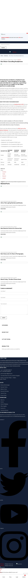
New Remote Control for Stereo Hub (11, 228)
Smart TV (20, 364)
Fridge (18, 360)
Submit (3, 317)
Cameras (6, 55)
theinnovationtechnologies (6, 59)
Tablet (4, 366)
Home (2, 55)
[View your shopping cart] (1, 49)
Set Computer (9, 364)
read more (3, 208)
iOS (14, 181)
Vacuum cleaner (9, 366)
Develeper (12, 181)
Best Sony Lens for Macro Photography (12, 254)
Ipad (25, 360)
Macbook (7, 362)
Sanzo (5, 364)
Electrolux (14, 360)
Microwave (11, 362)
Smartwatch (25, 364)
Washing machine (16, 366)
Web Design (17, 181)
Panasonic (16, 362)
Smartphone (15, 364)
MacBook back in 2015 (19, 104)
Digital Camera (9, 360)
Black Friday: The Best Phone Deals (11, 279)
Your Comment (4, 303)
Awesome (8, 181)
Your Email (3, 297)
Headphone (22, 360)
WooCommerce (23, 181)
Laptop (3, 362)
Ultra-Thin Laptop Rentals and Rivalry (12, 203)
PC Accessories (22, 362)
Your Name (3, 291)
